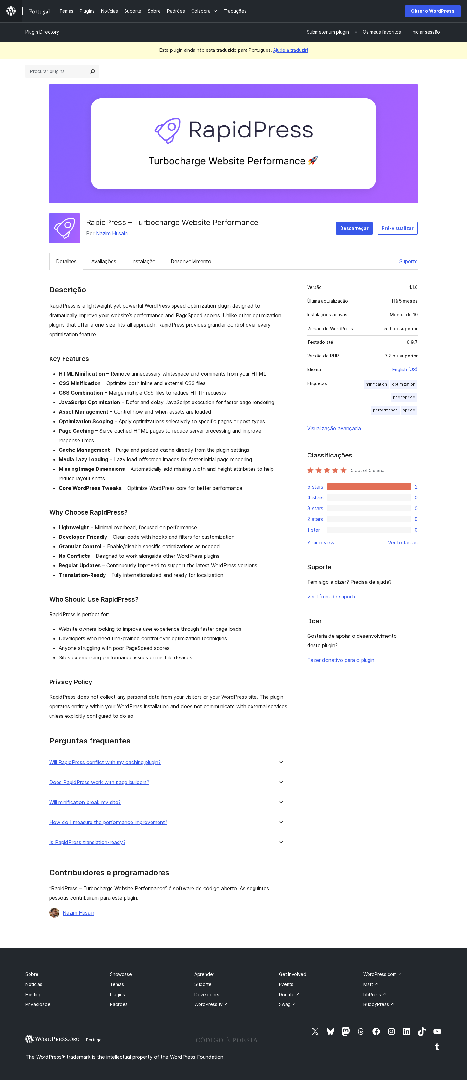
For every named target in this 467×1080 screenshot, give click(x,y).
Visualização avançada (334, 428)
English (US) (405, 369)
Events (286, 984)
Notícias (33, 984)
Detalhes (66, 261)
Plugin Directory (42, 32)
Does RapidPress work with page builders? (99, 782)
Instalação (143, 261)
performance (385, 410)
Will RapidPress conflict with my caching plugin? (105, 762)
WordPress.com (382, 974)
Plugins (117, 994)
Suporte (408, 261)
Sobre (31, 974)
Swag (287, 1004)
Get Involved (292, 974)
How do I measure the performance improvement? (108, 822)
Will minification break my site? (85, 802)
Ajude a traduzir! (290, 50)
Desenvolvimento (191, 261)
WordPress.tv (211, 1004)
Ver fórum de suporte (332, 596)
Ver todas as (403, 542)
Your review (321, 542)
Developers (206, 994)
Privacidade (38, 1004)
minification (376, 384)
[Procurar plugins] (92, 71)
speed (409, 410)
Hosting (33, 994)
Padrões (119, 1004)
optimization (403, 384)
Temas (117, 984)
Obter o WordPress (433, 11)
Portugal (94, 1039)
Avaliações (103, 261)
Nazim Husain (112, 233)
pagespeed (404, 397)
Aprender (204, 974)
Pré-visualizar (398, 228)
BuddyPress (378, 1004)
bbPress (374, 994)
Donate (289, 994)
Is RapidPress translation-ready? (87, 842)
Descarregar (354, 228)
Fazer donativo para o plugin (340, 660)
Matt (370, 984)
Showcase (121, 974)
